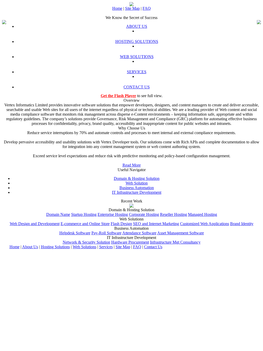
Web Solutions (84, 247)
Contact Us (153, 247)
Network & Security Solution (86, 242)
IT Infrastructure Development (136, 192)
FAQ (147, 8)
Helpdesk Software (74, 233)
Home (117, 8)
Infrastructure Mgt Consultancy (175, 242)
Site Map (132, 8)
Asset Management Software (180, 233)
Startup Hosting (84, 214)
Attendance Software (139, 233)
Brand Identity (241, 223)
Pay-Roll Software (106, 233)
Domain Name (58, 214)
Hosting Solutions (55, 247)
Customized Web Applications (204, 223)
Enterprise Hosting (113, 214)
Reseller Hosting (173, 214)
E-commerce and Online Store (85, 223)
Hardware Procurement (130, 242)
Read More (132, 165)
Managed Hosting (202, 214)
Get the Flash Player (118, 96)
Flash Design (121, 223)
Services (106, 247)
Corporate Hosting (144, 214)
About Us (30, 247)
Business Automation (136, 188)
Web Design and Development (35, 223)
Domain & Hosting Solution (136, 178)
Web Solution (137, 183)
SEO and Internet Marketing (156, 223)
